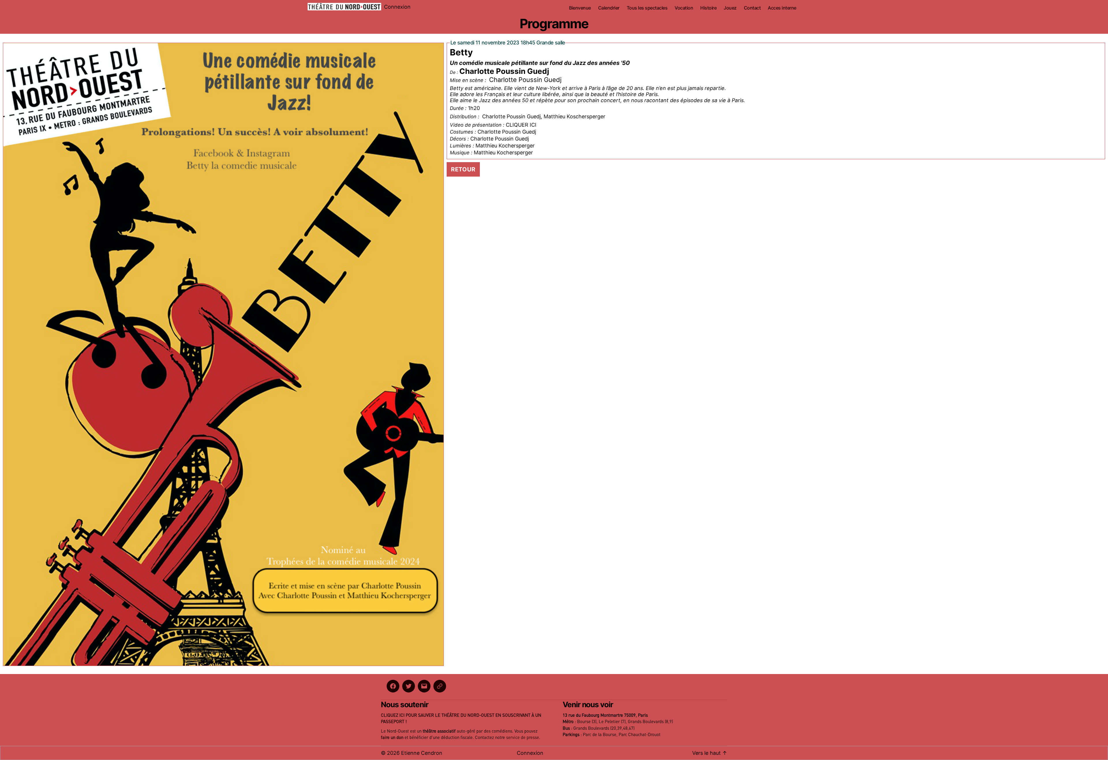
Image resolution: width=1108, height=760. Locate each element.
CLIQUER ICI (521, 125)
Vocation (684, 8)
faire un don (392, 737)
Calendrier (608, 8)
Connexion (397, 7)
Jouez (730, 8)
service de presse (522, 737)
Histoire (708, 8)
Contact (752, 8)
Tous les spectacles (647, 8)
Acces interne (782, 8)
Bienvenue (580, 8)
